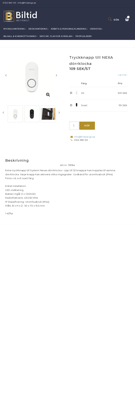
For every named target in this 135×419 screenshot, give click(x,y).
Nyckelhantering (14, 29)
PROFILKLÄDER (84, 36)
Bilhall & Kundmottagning (20, 36)
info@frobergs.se (27, 2)
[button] (48, 94)
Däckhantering (37, 29)
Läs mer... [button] (123, 75)
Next (56, 75)
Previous (6, 75)
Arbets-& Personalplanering (68, 29)
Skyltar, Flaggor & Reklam (56, 36)
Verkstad (95, 29)
